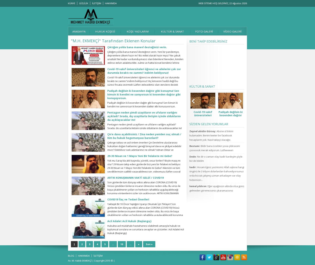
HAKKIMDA (111, 3)
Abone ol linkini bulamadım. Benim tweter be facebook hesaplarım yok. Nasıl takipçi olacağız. (211, 135)
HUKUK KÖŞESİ (105, 31)
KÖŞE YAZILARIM (138, 31)
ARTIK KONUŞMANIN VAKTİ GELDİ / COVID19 (135, 177)
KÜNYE (71, 3)
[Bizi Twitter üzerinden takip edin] (209, 257)
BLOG (71, 255)
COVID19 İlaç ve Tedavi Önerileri (128, 199)
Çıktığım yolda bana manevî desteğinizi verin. (137, 47)
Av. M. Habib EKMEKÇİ (80, 260)
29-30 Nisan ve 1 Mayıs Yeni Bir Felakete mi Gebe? (139, 156)
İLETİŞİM (96, 3)
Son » (149, 244)
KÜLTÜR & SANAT (172, 31)
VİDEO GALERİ (232, 31)
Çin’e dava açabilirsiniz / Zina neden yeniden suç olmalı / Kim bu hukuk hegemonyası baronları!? (144, 136)
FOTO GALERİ (204, 31)
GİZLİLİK (83, 3)
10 (121, 244)
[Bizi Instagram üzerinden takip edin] (230, 257)
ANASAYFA (78, 31)
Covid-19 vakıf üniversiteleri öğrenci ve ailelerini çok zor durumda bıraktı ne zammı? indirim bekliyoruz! (144, 70)
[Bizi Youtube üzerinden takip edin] (223, 257)
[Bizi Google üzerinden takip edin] (216, 257)
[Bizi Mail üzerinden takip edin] (237, 257)
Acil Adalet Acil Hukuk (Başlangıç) (129, 221)
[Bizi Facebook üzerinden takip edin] (202, 257)
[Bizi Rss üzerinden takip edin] (244, 257)
